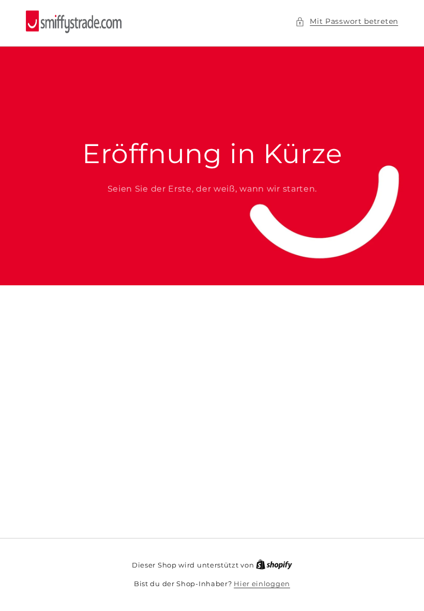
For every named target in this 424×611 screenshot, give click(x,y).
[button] (346, 21)
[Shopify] (274, 565)
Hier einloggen (262, 583)
